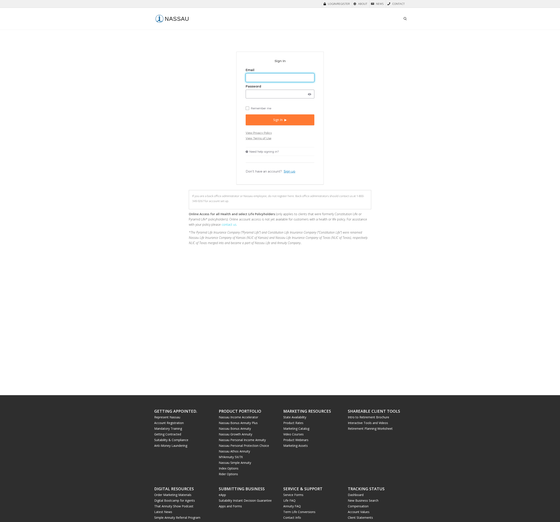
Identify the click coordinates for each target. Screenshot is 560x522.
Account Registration (169, 423)
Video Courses (293, 434)
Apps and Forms (230, 506)
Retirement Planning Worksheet (370, 428)
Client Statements (360, 517)
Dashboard (356, 495)
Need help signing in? (264, 151)
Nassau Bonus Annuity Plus (238, 423)
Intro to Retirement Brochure (368, 417)
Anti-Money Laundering (170, 445)
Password (254, 86)
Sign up (289, 171)
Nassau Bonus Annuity (235, 428)
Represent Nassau (167, 417)
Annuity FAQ (292, 506)
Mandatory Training (168, 428)
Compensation (358, 506)
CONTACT (398, 4)
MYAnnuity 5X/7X (231, 457)
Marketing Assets (295, 445)
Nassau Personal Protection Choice (244, 445)
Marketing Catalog (296, 428)
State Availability (294, 417)
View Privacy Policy (259, 132)
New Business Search (363, 500)
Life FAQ (289, 500)
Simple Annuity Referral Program (177, 517)
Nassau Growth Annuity (235, 434)
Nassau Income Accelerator (238, 417)
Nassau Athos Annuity (234, 451)
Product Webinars (295, 440)
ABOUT (362, 4)
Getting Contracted (167, 434)
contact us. (229, 224)
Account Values (358, 512)
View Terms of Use (258, 138)
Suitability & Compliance (171, 440)
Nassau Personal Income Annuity (242, 440)
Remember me (261, 108)
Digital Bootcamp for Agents (174, 500)
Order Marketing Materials (172, 495)
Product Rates (293, 423)
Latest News (163, 512)
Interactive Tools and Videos (368, 423)
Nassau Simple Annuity (235, 463)
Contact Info (292, 517)
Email (250, 70)
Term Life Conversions (299, 512)
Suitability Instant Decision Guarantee (245, 500)
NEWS (380, 4)
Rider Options (228, 474)
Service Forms (293, 495)
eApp (222, 495)
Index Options (228, 468)
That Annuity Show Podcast (173, 506)
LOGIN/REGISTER (339, 4)
